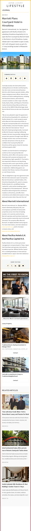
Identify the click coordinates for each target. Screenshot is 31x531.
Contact (15, 353)
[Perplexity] (11, 78)
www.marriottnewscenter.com (11, 231)
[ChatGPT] (6, 78)
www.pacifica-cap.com (8, 256)
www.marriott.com (7, 227)
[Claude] (16, 78)
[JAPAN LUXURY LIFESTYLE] (15, 5)
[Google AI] (25, 78)
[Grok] (20, 78)
